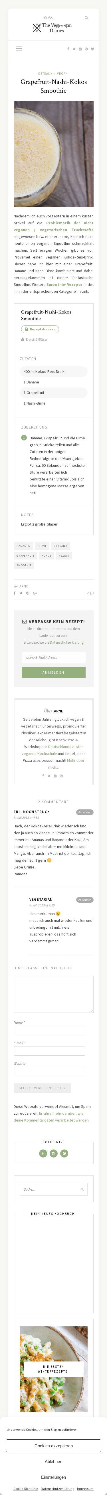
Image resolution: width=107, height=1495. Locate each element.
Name (19, 1022)
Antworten (84, 812)
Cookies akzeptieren (54, 1445)
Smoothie (24, 565)
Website (19, 1063)
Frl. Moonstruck (32, 811)
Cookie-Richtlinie (25, 1488)
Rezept (63, 555)
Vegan (62, 74)
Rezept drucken (42, 329)
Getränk (45, 74)
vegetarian (41, 899)
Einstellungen (53, 1477)
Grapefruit (26, 555)
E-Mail (19, 1043)
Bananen (24, 546)
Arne (23, 586)
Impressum (85, 1488)
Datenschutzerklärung (57, 1488)
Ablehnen (53, 1461)
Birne (42, 546)
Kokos (46, 555)
